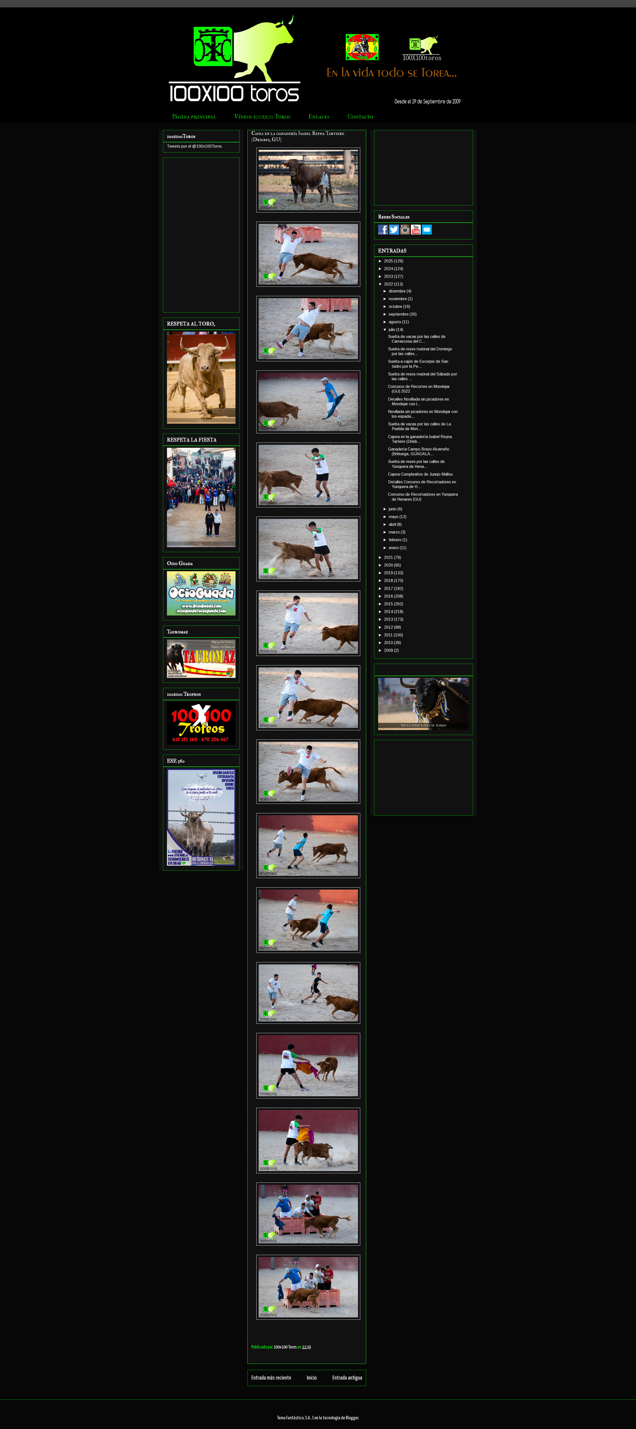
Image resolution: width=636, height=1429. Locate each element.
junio (393, 509)
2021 (389, 557)
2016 (389, 596)
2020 (389, 565)
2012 (389, 627)
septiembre (399, 314)
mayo (394, 517)
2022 (389, 284)
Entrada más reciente (271, 1378)
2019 (389, 573)
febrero (395, 540)
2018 (389, 580)
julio (392, 329)
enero (394, 548)
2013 (389, 619)
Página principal (194, 116)
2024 (389, 269)
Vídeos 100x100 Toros (262, 116)
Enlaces (319, 116)
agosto (395, 322)
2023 (389, 276)
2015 (389, 604)
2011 (389, 635)
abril (393, 524)
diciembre (398, 291)
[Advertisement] (201, 234)
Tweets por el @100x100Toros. (195, 146)
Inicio (312, 1378)
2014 (389, 612)
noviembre (398, 299)
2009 (389, 650)
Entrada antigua (347, 1378)
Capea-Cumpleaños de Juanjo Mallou (420, 474)
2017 (389, 588)
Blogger (352, 1418)
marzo (395, 532)
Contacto (360, 116)
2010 (389, 643)
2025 (389, 261)
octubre (396, 306)
